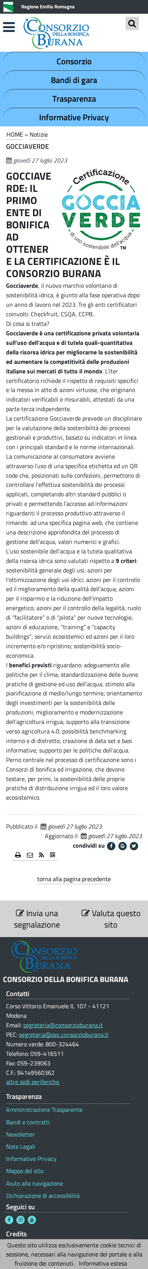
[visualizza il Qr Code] (52, 855)
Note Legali (20, 1146)
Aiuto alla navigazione (34, 1183)
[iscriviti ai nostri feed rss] (41, 855)
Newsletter (20, 1134)
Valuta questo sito (115, 919)
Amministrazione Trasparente (44, 1109)
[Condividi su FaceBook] (111, 846)
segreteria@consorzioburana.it (63, 1025)
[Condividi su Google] (122, 846)
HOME (14, 134)
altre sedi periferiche (32, 1081)
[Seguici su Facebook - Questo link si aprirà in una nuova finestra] (9, 1220)
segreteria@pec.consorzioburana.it (64, 1034)
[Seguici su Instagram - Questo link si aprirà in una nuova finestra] (20, 1220)
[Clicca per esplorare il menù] (8, 27)
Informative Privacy (74, 117)
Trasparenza (74, 98)
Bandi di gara (74, 80)
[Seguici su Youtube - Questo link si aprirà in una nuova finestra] (32, 1220)
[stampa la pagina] (18, 855)
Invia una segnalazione (37, 919)
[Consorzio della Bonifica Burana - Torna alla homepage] (73, 34)
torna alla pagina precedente (74, 878)
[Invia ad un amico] (30, 855)
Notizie (39, 134)
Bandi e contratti (28, 1122)
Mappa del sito (24, 1171)
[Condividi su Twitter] (134, 846)
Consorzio (74, 61)
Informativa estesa (103, 1263)
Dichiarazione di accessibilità (43, 1195)
